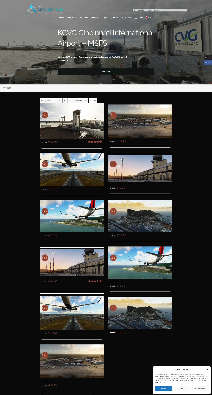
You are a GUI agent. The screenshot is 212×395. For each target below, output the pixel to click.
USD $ (207, 57)
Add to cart (47, 151)
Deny (182, 389)
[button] (207, 370)
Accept (163, 389)
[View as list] (95, 101)
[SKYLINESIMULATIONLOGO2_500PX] (44, 5)
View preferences (200, 389)
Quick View (98, 151)
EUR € (207, 62)
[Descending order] (64, 100)
